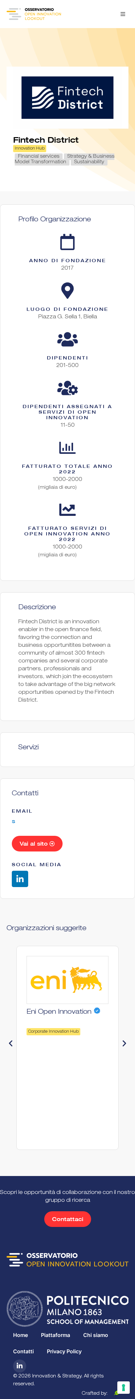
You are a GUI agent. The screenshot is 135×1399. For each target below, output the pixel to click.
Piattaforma (55, 1335)
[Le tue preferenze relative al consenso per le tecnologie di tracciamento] (123, 1387)
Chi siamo (95, 1335)
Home (20, 1335)
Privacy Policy (64, 1351)
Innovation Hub (30, 149)
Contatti (23, 1351)
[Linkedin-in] (20, 879)
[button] (122, 14)
